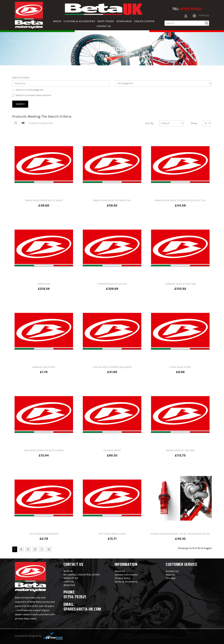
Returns (170, 574)
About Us (120, 571)
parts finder (105, 21)
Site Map (171, 578)
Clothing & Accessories (79, 21)
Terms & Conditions (126, 581)
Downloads (124, 21)
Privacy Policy (122, 578)
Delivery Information (126, 574)
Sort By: (149, 123)
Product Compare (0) (41, 123)
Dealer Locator (144, 21)
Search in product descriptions (33, 95)
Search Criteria (20, 77)
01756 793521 (191, 9)
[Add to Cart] (32, 203)
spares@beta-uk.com (82, 609)
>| (49, 549)
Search (115, 56)
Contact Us (104, 26)
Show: (194, 123)
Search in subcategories (29, 89)
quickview (55, 203)
